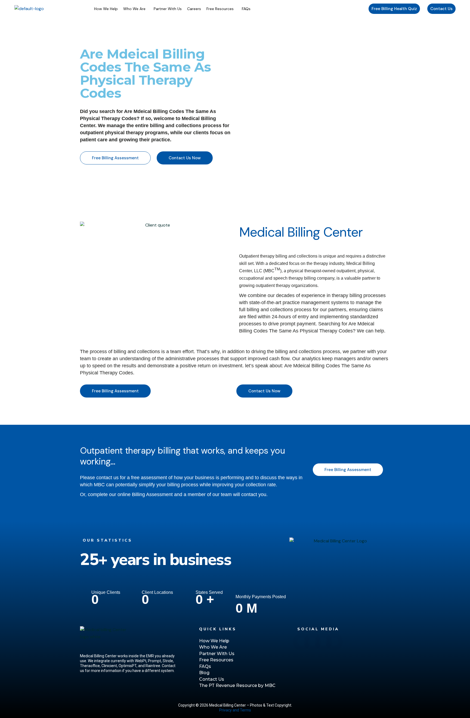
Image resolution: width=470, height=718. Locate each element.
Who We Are (134, 8)
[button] (135, 9)
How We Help (106, 8)
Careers (194, 8)
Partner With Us (168, 8)
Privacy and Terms (235, 710)
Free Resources (220, 8)
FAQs (246, 8)
